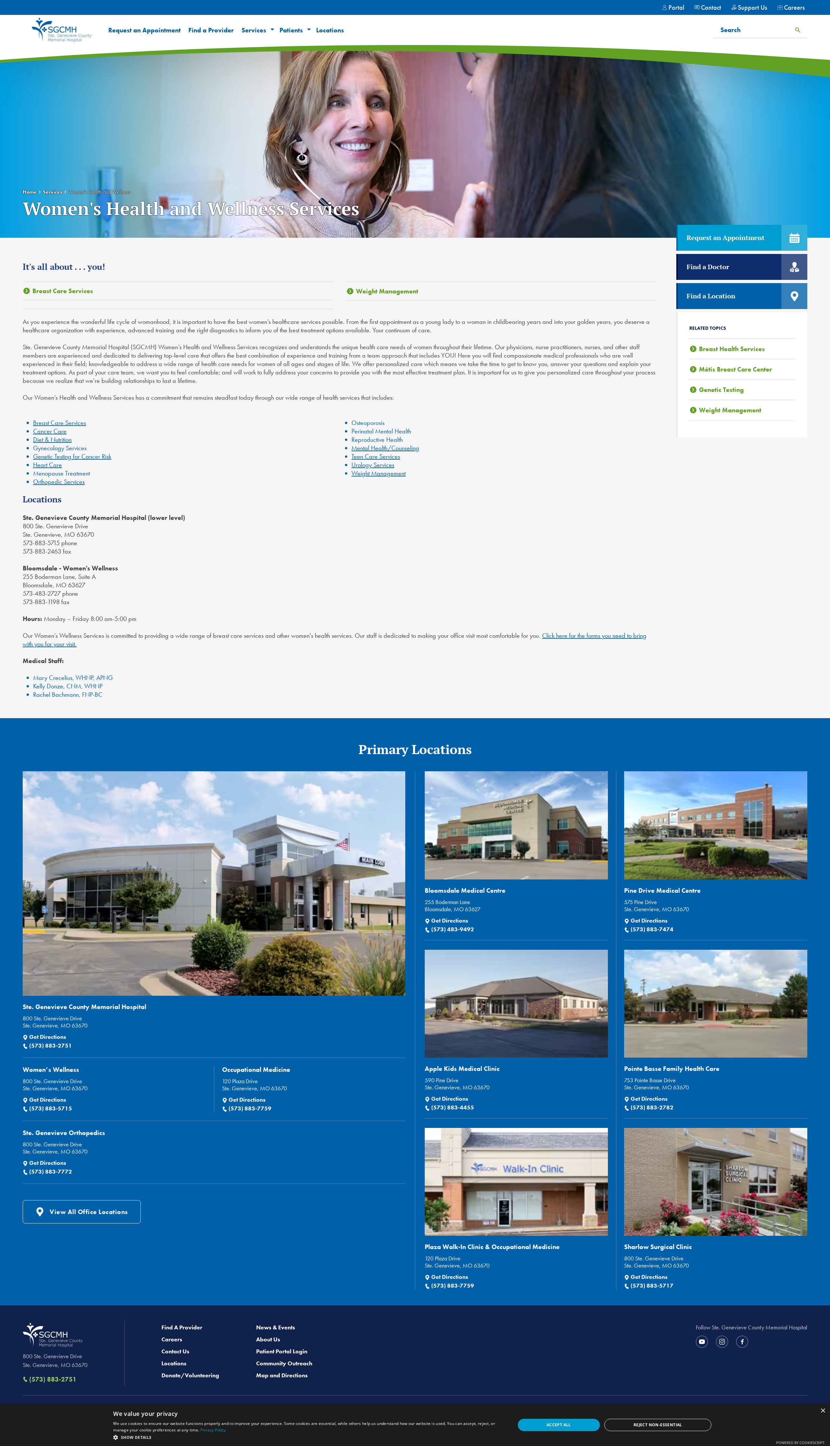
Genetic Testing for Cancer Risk (72, 456)
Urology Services (372, 465)
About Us (268, 1339)
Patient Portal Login (281, 1351)
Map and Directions (282, 1375)
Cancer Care (49, 431)
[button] (271, 30)
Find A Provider (181, 1327)
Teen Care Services (375, 456)
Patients (291, 30)
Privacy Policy (213, 1430)
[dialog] (415, 1425)
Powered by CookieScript (800, 1442)
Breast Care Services (62, 291)
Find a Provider (211, 30)
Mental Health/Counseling (385, 448)
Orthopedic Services (59, 481)
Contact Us (175, 1351)
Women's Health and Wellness (99, 192)
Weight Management (387, 291)
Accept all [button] (559, 1425)
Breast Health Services (732, 349)
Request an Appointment (144, 30)
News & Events (275, 1327)
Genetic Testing (721, 389)
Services (254, 30)
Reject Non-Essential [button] (658, 1425)
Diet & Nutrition (52, 439)
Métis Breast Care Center (735, 369)
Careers (171, 1339)
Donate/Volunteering (190, 1375)
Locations (330, 30)
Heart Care (47, 465)
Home (30, 192)
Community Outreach (284, 1363)
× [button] (822, 1410)
